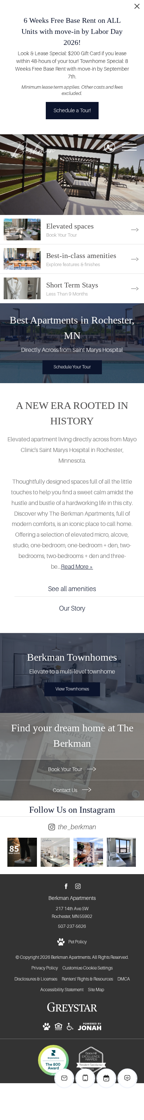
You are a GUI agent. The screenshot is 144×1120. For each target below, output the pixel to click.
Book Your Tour (65, 769)
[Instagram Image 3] (88, 852)
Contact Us (65, 790)
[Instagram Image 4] (121, 852)
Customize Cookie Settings (87, 968)
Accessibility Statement (61, 989)
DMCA (123, 979)
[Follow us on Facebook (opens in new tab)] (66, 886)
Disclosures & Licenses (35, 979)
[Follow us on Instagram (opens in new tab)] (78, 886)
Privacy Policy (44, 968)
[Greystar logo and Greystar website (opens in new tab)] (72, 1011)
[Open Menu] (129, 147)
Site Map (96, 989)
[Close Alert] (137, 8)
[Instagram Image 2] (55, 852)
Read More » (77, 566)
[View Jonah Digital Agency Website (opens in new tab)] (89, 1028)
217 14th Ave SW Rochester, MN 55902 (72, 912)
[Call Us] (109, 147)
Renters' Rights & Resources (87, 979)
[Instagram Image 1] (22, 852)
